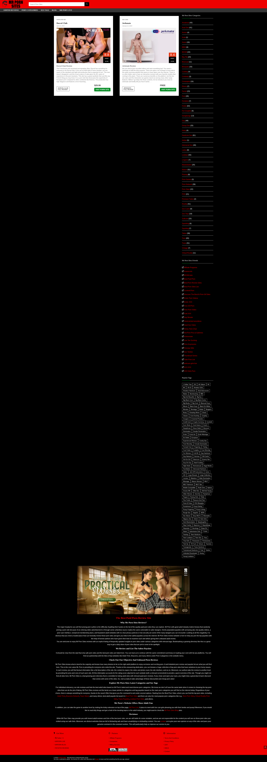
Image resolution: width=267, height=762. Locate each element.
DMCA (167, 748)
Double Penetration (199, 431)
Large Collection (205, 475)
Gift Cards (205, 456)
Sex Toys (185, 214)
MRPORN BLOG (60, 745)
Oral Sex (198, 494)
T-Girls (205, 531)
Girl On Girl (187, 459)
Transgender (187, 547)
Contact (167, 751)
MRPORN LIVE (60, 741)
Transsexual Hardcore (190, 550)
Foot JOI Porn (189, 306)
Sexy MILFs (197, 516)
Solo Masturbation (189, 522)
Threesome (196, 541)
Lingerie (185, 160)
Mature (184, 170)
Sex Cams (125, 19)
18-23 (189, 387)
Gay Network (187, 456)
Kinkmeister (188, 336)
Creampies (186, 81)
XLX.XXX (187, 367)
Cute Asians (197, 425)
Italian (185, 472)
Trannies (208, 544)
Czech (205, 425)
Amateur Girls (198, 387)
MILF (206, 481)
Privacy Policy (169, 741)
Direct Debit (197, 428)
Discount (206, 428)
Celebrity (185, 76)
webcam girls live (190, 363)
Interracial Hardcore (199, 469)
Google (97, 759)
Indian (184, 140)
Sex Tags (45, 10)
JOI (184, 475)
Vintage (185, 248)
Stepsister (186, 528)
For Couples (186, 111)
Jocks (207, 472)
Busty (185, 412)
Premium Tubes (188, 199)
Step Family (187, 525)
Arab (184, 37)
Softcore (185, 219)
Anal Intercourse (203, 390)
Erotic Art (192, 434)
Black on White (205, 406)
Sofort (196, 519)
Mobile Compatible (189, 487)
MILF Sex (199, 484)
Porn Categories (30, 10)
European (194, 437)
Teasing (185, 534)
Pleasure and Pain (199, 500)
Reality (184, 204)
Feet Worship (187, 444)
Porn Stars (186, 189)
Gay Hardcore (205, 453)
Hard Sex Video (190, 325)
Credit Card (187, 422)
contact (163, 721)
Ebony (184, 86)
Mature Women (197, 481)
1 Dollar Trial (187, 384)
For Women (187, 453)
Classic (185, 415)
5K (208, 384)
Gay (183, 121)
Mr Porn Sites (62, 757)
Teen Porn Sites (189, 696)
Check (204, 412)
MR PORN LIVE (65, 10)
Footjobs (196, 450)
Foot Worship (205, 450)
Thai (205, 537)
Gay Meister (188, 317)
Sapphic (195, 512)
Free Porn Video (190, 310)
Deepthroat (187, 428)
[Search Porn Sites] (86, 4)
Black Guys (193, 406)
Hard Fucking (198, 462)
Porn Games (186, 179)
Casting (185, 72)
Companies (113, 741)
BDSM (184, 52)
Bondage (194, 409)
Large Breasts (192, 475)
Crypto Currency (198, 422)
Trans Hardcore (199, 547)
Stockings (195, 528)
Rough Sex (186, 512)
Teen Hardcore (196, 534)
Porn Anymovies (190, 344)
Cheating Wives (194, 412)
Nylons (209, 487)
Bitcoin (185, 406)
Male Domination (204, 478)
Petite (202, 497)
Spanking (185, 223)
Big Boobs (186, 403)
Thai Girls (186, 541)
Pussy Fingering (188, 509)
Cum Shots (186, 425)
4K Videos (201, 384)
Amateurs (185, 23)
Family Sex (203, 441)
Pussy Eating (197, 506)
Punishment (187, 506)
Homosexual (197, 466)
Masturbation (187, 165)
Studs (185, 531)
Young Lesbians (188, 556)
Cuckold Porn (189, 290)
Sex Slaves (186, 516)
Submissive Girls (194, 531)
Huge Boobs (208, 466)
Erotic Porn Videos (191, 298)
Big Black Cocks (200, 400)
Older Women (187, 494)
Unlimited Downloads (190, 553)
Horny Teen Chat (190, 329)
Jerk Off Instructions (196, 472)
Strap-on (204, 528)
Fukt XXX (187, 313)
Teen (184, 238)
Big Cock (195, 403)
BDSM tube (188, 275)
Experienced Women (190, 441)
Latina (184, 150)
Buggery (209, 409)
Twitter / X (60, 738)
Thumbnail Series (190, 356)
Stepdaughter (202, 522)
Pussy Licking (200, 509)
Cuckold (209, 422)
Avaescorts (188, 271)
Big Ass (199, 397)
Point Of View (187, 503)
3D (195, 384)
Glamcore (196, 459)
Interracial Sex (187, 145)
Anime (184, 32)
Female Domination (201, 444)
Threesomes (206, 541)
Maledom (194, 478)
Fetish (184, 106)
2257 (166, 745)
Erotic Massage (203, 434)
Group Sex (186, 125)
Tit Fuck (193, 544)
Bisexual (185, 62)
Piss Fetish (186, 500)
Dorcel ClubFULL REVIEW (63, 88)
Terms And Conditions (172, 738)
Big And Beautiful (188, 397)
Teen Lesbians (188, 537)
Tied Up (185, 544)
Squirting (185, 228)
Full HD (195, 453)
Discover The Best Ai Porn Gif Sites (197, 294)
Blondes (185, 409)
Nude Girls (201, 487)
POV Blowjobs (199, 503)
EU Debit (186, 437)
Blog (54, 10)
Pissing (185, 174)
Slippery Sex (187, 519)
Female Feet (187, 447)
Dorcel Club (62, 23)
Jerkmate (126, 23)
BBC (202, 394)
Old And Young (207, 491)
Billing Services (115, 745)
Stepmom (196, 525)
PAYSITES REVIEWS (62, 748)
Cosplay (204, 415)
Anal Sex (185, 27)
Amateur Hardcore (189, 390)
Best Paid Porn (189, 279)
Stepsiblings (206, 525)
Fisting (205, 447)
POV (184, 194)
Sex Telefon (188, 352)
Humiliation (186, 469)
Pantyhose (206, 494)
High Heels (186, 466)
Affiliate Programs (190, 267)
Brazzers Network (72, 696)
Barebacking (194, 394)
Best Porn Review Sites (193, 283)
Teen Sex (198, 537)
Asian (184, 42)
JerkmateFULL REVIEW (128, 88)
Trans (184, 243)
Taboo (184, 233)
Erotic (185, 434)
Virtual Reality (187, 253)
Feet (183, 96)
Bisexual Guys (205, 403)
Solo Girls (203, 519)
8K (184, 387)
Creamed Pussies (197, 419)
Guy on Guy (187, 462)
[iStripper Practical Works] (133, 567)
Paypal (185, 497)
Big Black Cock (188, 400)
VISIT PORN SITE (102, 89)
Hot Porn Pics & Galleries (193, 333)
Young (202, 553)
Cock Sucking (194, 415)
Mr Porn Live (134, 707)
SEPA (202, 512)
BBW (184, 47)
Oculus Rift (186, 491)
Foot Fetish (187, 450)
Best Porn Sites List (191, 287)
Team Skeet (84, 696)
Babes (185, 394)
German (197, 456)
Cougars (186, 419)
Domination (187, 431)
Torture (200, 544)
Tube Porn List (189, 359)
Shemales (206, 516)
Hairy (184, 130)
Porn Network (187, 184)
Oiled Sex (196, 491)
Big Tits (185, 57)
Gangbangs (186, 116)
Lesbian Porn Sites (137, 699)
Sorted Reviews (11, 10)
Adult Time (61, 696)
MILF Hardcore (188, 484)
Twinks (208, 550)
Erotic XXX (188, 302)
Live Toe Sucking (190, 340)
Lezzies (185, 478)
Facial (184, 91)
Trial (201, 550)
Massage (186, 481)
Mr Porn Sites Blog (171, 710)
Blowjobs (185, 67)
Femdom (185, 101)
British (201, 409)
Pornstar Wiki (189, 348)
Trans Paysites (123, 699)
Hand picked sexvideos (192, 321)
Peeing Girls (194, 497)
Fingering (197, 447)
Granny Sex (206, 459)
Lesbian (185, 155)
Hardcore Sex (61, 19)
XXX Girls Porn (189, 371)
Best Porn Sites (131, 696)
